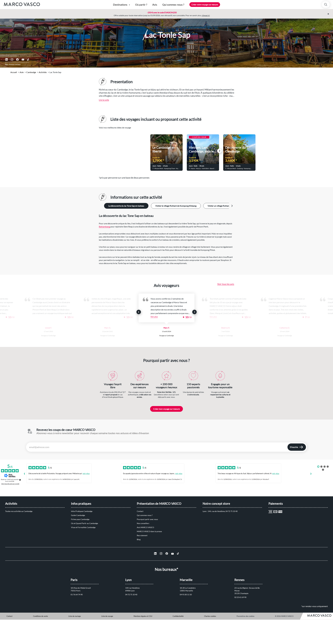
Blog (138, 539)
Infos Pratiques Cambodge (81, 511)
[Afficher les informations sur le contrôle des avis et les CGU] (20, 480)
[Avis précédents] (24, 474)
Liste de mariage (74, 616)
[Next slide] (219, 151)
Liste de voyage (107, 616)
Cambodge (31, 72)
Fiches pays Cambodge (80, 519)
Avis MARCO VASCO (145, 527)
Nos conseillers (143, 523)
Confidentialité (178, 616)
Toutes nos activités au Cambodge (18, 511)
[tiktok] (28, 59)
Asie (22, 72)
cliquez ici (206, 15)
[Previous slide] (113, 151)
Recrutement (142, 535)
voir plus (86, 473)
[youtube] (23, 59)
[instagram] (12, 59)
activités (43, 72)
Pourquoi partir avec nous (147, 519)
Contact (140, 511)
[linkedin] (6, 59)
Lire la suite (104, 100)
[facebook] (17, 59)
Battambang (104, 226)
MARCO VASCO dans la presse (149, 531)
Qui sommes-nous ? (145, 515)
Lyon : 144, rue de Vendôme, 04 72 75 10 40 (220, 511)
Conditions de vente (40, 616)
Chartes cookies (210, 616)
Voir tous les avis (225, 284)
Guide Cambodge (78, 515)
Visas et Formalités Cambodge (83, 527)
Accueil (13, 72)
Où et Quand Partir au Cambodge (84, 523)
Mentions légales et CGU (143, 616)
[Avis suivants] (311, 474)
